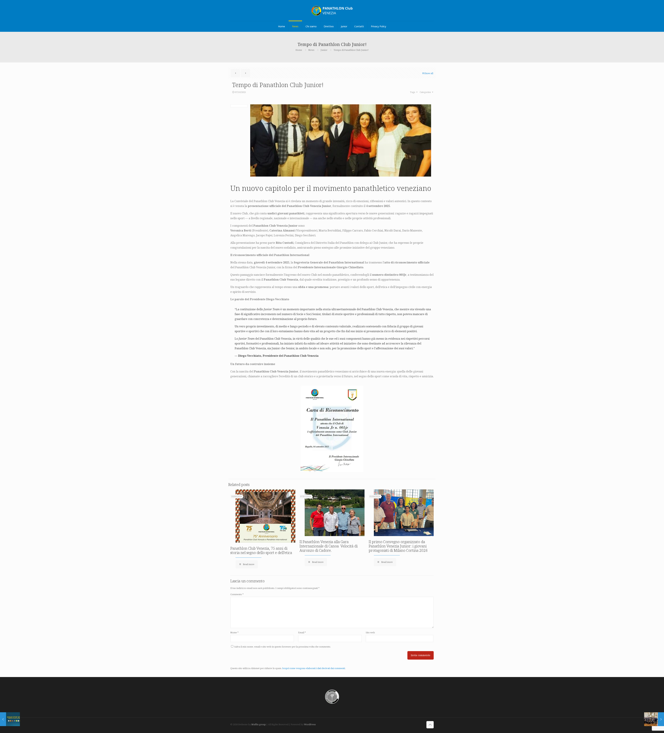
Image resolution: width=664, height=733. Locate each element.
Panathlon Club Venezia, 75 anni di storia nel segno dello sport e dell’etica (261, 550)
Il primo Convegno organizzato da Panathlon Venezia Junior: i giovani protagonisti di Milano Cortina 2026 (398, 546)
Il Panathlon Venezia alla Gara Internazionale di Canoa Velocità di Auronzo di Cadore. (328, 546)
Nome (234, 632)
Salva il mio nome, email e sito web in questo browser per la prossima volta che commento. (282, 646)
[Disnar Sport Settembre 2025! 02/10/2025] (10, 719)
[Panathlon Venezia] (332, 10)
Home (299, 49)
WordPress (310, 724)
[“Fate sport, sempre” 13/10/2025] (654, 719)
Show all (428, 73)
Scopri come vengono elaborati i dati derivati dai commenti (313, 668)
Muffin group (258, 724)
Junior (324, 49)
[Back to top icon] (430, 724)
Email (302, 632)
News (311, 49)
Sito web (370, 632)
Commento (237, 594)
